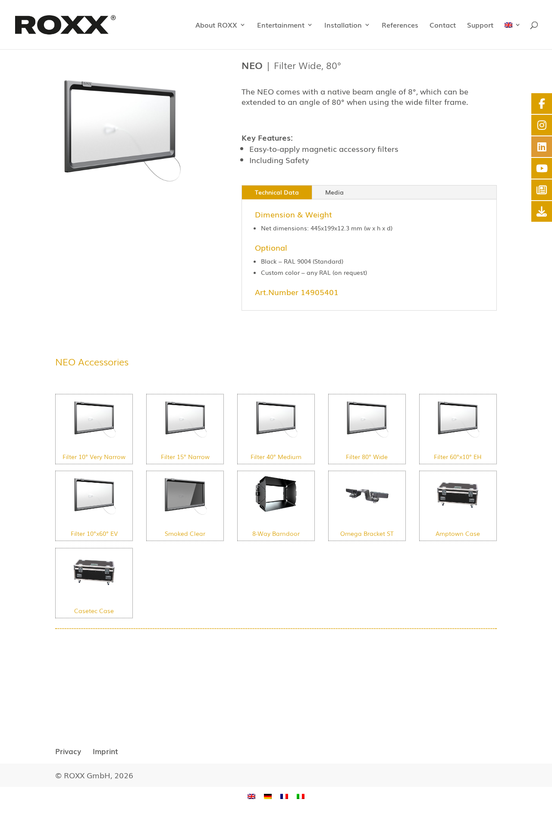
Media (334, 192)
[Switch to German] (268, 796)
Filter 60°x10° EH (458, 456)
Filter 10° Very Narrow (94, 456)
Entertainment (280, 26)
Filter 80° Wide (367, 456)
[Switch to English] (251, 796)
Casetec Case (94, 610)
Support (480, 26)
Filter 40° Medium (276, 456)
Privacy (68, 751)
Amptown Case (458, 533)
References (400, 26)
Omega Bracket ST (367, 533)
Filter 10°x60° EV (94, 533)
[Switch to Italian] (300, 796)
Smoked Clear (185, 533)
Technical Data (277, 192)
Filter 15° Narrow (185, 456)
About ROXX (216, 26)
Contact (443, 26)
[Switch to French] (284, 796)
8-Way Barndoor (276, 533)
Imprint (105, 751)
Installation (343, 26)
